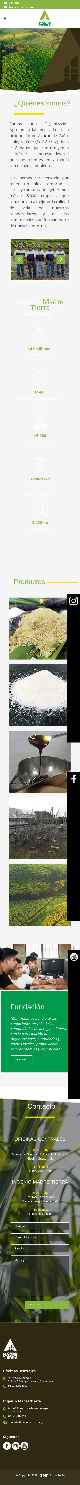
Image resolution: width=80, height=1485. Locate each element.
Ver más (21, 1059)
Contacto (14, 2)
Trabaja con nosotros (21, 7)
